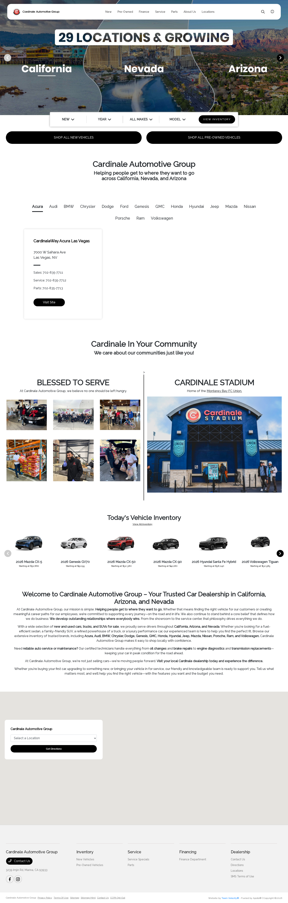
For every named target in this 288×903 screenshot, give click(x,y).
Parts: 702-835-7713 (48, 288)
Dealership (240, 852)
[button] (144, 754)
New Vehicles (85, 859)
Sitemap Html (88, 897)
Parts (131, 865)
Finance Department (192, 859)
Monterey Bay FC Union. (224, 391)
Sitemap (74, 897)
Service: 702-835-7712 (50, 280)
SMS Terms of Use (242, 876)
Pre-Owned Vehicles (89, 865)
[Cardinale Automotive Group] (36, 11)
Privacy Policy (45, 897)
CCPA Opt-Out (117, 897)
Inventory (84, 852)
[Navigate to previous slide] (3, 57)
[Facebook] (10, 879)
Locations (237, 870)
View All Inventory (142, 524)
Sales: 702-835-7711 (48, 272)
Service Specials (138, 859)
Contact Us (21, 861)
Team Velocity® (230, 898)
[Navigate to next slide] (285, 57)
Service (134, 852)
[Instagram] (18, 879)
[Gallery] (144, 57)
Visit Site (49, 302)
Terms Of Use (61, 897)
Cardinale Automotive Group (21, 897)
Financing (187, 852)
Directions (237, 865)
